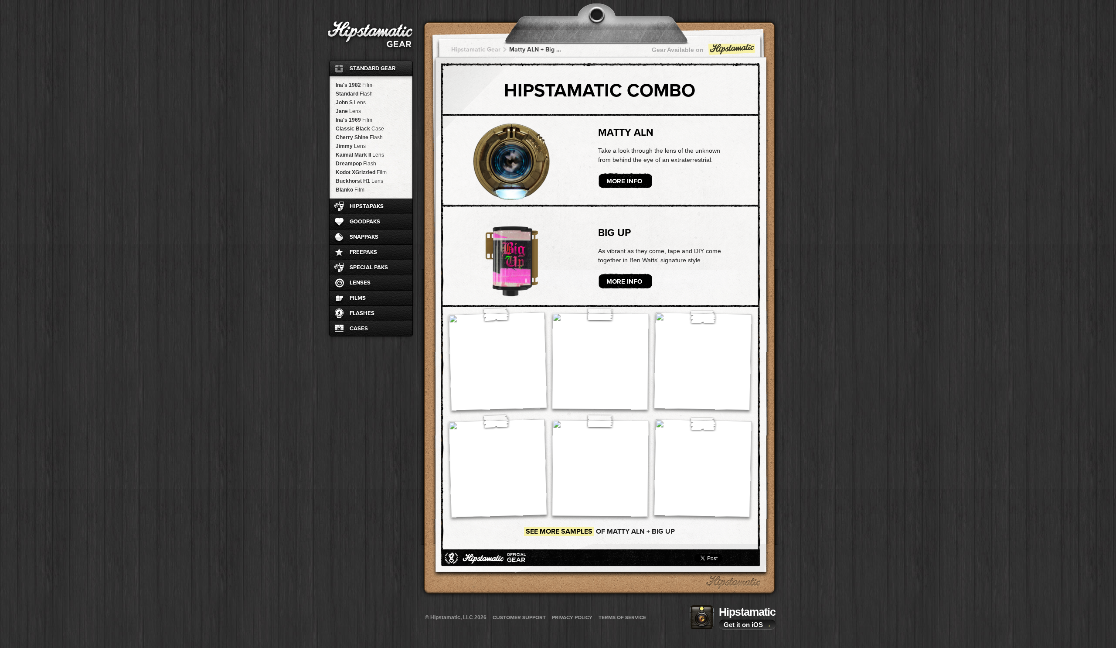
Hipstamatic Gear (475, 49)
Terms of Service (622, 617)
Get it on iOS (747, 624)
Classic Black (360, 129)
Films (358, 298)
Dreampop (356, 164)
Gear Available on (678, 49)
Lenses (360, 282)
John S (351, 102)
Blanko (350, 190)
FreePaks (363, 252)
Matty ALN (625, 133)
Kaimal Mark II (360, 155)
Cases (359, 328)
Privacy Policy (572, 617)
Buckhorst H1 (359, 181)
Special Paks (369, 267)
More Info (624, 181)
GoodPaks (365, 221)
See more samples (559, 531)
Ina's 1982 (354, 85)
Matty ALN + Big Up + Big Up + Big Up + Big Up (536, 49)
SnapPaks (364, 236)
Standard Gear (372, 68)
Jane (348, 111)
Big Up (614, 233)
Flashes (362, 313)
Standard (354, 94)
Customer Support (519, 617)
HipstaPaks (367, 206)
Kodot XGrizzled (361, 172)
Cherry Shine (359, 137)
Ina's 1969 (354, 120)
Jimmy (351, 146)
